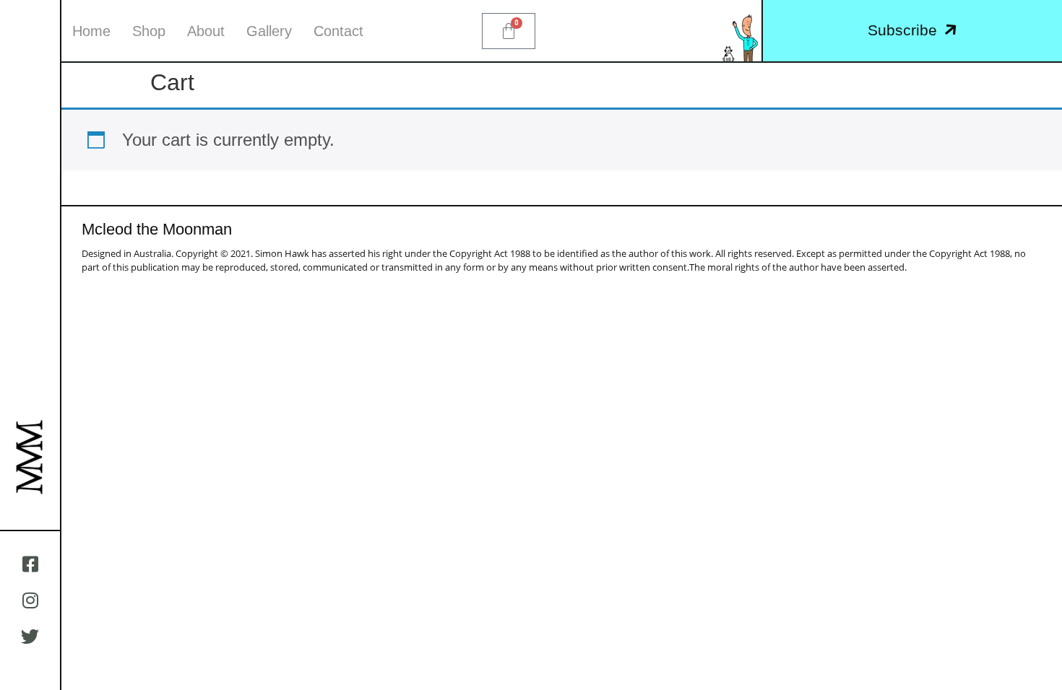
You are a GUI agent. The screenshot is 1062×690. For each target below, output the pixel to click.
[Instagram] (30, 600)
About (206, 31)
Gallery (269, 31)
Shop (148, 31)
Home (91, 31)
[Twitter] (30, 636)
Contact (338, 31)
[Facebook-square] (30, 564)
